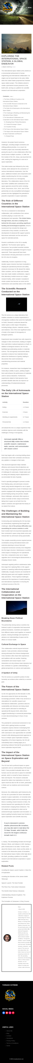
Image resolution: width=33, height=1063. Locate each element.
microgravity (5, 320)
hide (11, 96)
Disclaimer (9, 1038)
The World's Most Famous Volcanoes (13, 891)
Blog (7, 1033)
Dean (19, 907)
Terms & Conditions (12, 1043)
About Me (9, 1031)
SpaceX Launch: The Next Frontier (12, 883)
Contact (8, 1036)
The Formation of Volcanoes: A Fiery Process (15, 901)
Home (8, 1045)
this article (26, 849)
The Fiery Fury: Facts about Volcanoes (13, 887)
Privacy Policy (10, 1041)
